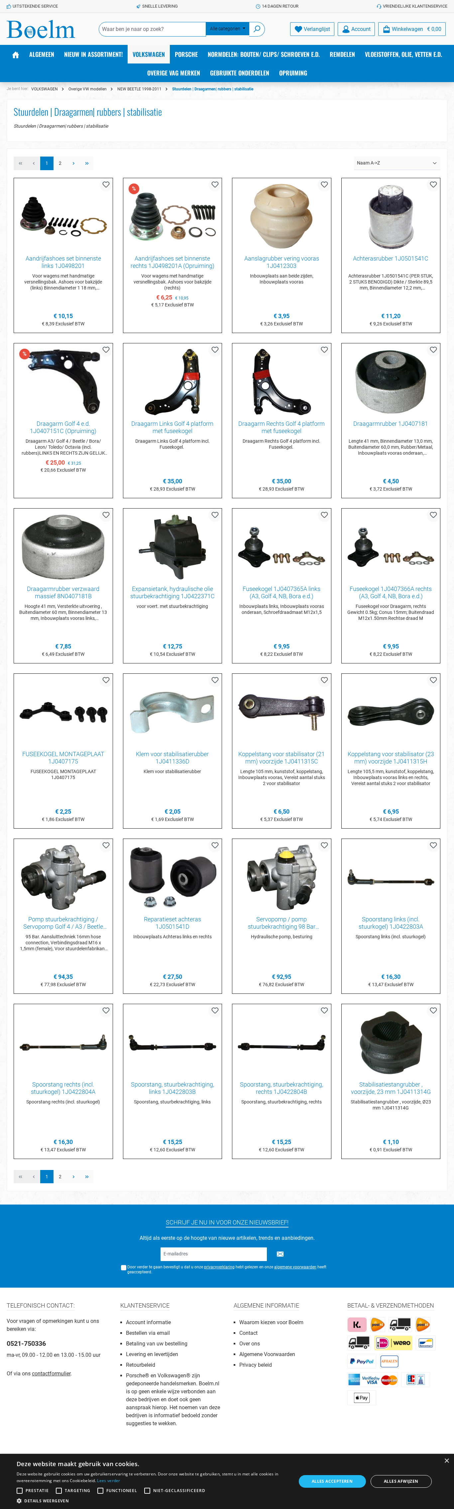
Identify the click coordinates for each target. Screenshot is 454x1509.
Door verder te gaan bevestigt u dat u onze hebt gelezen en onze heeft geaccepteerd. (226, 1269)
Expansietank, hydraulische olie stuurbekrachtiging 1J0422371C (172, 592)
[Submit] (280, 1254)
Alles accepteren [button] (332, 1481)
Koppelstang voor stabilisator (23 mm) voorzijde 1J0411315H (391, 758)
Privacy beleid (255, 1365)
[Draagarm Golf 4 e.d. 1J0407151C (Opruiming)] (63, 382)
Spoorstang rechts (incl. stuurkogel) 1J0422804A (63, 1088)
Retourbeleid (140, 1365)
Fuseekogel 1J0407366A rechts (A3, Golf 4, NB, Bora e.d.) (391, 592)
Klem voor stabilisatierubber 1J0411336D (172, 758)
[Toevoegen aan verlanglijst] (106, 184)
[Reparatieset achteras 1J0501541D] (173, 877)
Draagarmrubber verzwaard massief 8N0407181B (63, 592)
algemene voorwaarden (295, 1267)
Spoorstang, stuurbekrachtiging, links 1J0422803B (172, 1088)
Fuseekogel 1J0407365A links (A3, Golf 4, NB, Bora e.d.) (281, 592)
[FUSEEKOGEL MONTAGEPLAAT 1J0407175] (63, 712)
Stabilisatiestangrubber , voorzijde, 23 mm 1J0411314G (391, 1088)
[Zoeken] (257, 29)
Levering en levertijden (152, 1354)
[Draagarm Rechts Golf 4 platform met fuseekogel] (282, 382)
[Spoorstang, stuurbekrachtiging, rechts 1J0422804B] (282, 1042)
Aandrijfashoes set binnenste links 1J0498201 (63, 262)
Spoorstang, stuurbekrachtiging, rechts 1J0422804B (281, 1088)
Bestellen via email (148, 1333)
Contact (248, 1333)
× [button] (446, 1460)
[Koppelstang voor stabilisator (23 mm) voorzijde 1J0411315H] (391, 712)
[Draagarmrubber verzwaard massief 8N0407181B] (63, 547)
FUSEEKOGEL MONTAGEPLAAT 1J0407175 (63, 758)
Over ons (249, 1343)
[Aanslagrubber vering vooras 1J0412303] (282, 216)
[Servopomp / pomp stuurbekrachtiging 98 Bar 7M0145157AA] (282, 877)
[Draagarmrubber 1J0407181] (391, 382)
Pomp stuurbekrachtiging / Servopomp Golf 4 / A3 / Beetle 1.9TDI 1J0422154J (63, 923)
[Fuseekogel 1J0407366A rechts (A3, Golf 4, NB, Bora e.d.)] (391, 547)
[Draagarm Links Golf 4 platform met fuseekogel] (173, 382)
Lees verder (108, 1480)
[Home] (15, 54)
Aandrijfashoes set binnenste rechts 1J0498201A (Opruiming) (172, 262)
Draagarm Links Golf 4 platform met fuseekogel (172, 427)
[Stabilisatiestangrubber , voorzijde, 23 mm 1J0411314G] (391, 1042)
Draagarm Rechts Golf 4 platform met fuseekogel (281, 427)
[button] (152, 1500)
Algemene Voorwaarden (267, 1354)
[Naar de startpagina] (41, 29)
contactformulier (51, 1373)
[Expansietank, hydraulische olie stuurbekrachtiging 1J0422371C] (173, 547)
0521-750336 (26, 1343)
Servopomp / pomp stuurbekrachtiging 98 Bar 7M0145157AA (281, 923)
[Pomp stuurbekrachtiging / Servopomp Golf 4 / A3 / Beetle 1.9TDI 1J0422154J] (63, 877)
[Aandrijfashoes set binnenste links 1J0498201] (63, 216)
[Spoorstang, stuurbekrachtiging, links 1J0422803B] (173, 1042)
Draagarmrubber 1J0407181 (390, 423)
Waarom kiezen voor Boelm (271, 1322)
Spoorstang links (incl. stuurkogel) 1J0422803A (391, 923)
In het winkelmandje (172, 318)
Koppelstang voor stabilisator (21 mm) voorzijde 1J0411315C (281, 758)
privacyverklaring (219, 1267)
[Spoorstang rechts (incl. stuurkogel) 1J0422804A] (63, 1042)
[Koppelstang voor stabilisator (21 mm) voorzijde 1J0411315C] (282, 712)
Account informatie (148, 1322)
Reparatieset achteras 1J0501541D (172, 923)
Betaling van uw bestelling (156, 1343)
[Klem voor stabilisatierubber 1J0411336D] (173, 712)
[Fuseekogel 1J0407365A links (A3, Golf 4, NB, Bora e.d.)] (282, 547)
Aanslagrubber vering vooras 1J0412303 (281, 262)
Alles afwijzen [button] (401, 1481)
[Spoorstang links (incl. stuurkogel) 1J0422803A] (391, 877)
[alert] (227, 1481)
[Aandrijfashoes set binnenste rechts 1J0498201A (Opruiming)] (173, 216)
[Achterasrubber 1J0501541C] (391, 216)
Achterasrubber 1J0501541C (390, 258)
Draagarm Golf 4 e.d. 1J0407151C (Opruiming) (63, 427)
